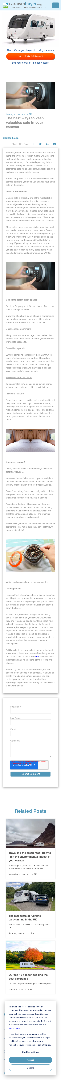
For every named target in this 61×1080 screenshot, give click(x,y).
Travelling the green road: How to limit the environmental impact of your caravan (30, 856)
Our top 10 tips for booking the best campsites (28, 977)
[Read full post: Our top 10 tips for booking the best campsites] (30, 955)
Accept (30, 1060)
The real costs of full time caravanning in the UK (25, 917)
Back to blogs (11, 138)
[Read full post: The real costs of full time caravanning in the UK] (30, 896)
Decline (30, 1067)
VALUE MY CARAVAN (30, 56)
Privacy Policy (15, 1028)
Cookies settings (30, 1052)
